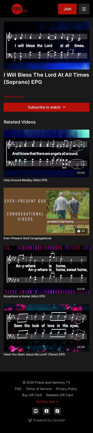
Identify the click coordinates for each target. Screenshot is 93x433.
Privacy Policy (66, 389)
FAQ (18, 389)
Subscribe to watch (44, 107)
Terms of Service (38, 389)
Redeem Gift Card (59, 395)
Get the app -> (47, 401)
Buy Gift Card (32, 395)
